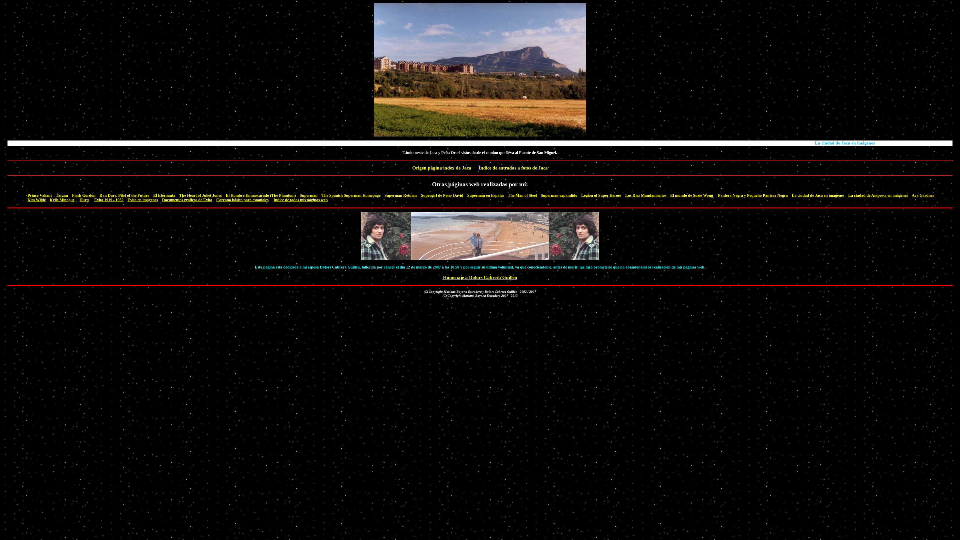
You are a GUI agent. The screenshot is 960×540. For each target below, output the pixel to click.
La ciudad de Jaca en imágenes (818, 195)
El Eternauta (164, 195)
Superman (309, 195)
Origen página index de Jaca (441, 167)
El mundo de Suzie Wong (691, 195)
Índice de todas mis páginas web (301, 200)
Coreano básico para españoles (242, 200)
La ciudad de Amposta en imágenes (878, 195)
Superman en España (485, 195)
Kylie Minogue (62, 200)
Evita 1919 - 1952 (109, 200)
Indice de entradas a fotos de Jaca (513, 167)
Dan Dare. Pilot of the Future (124, 195)
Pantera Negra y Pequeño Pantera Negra (753, 195)
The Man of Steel (522, 195)
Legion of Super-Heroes (601, 195)
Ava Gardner (923, 195)
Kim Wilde (37, 200)
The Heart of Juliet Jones (200, 195)
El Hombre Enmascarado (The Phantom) (261, 195)
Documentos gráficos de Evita (187, 200)
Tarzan (62, 195)
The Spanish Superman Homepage (351, 195)
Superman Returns (400, 195)
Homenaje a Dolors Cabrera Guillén (480, 277)
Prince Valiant (40, 195)
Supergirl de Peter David (442, 195)
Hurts (84, 200)
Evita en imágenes (143, 200)
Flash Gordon (84, 195)
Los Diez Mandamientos (645, 195)
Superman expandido (559, 195)
